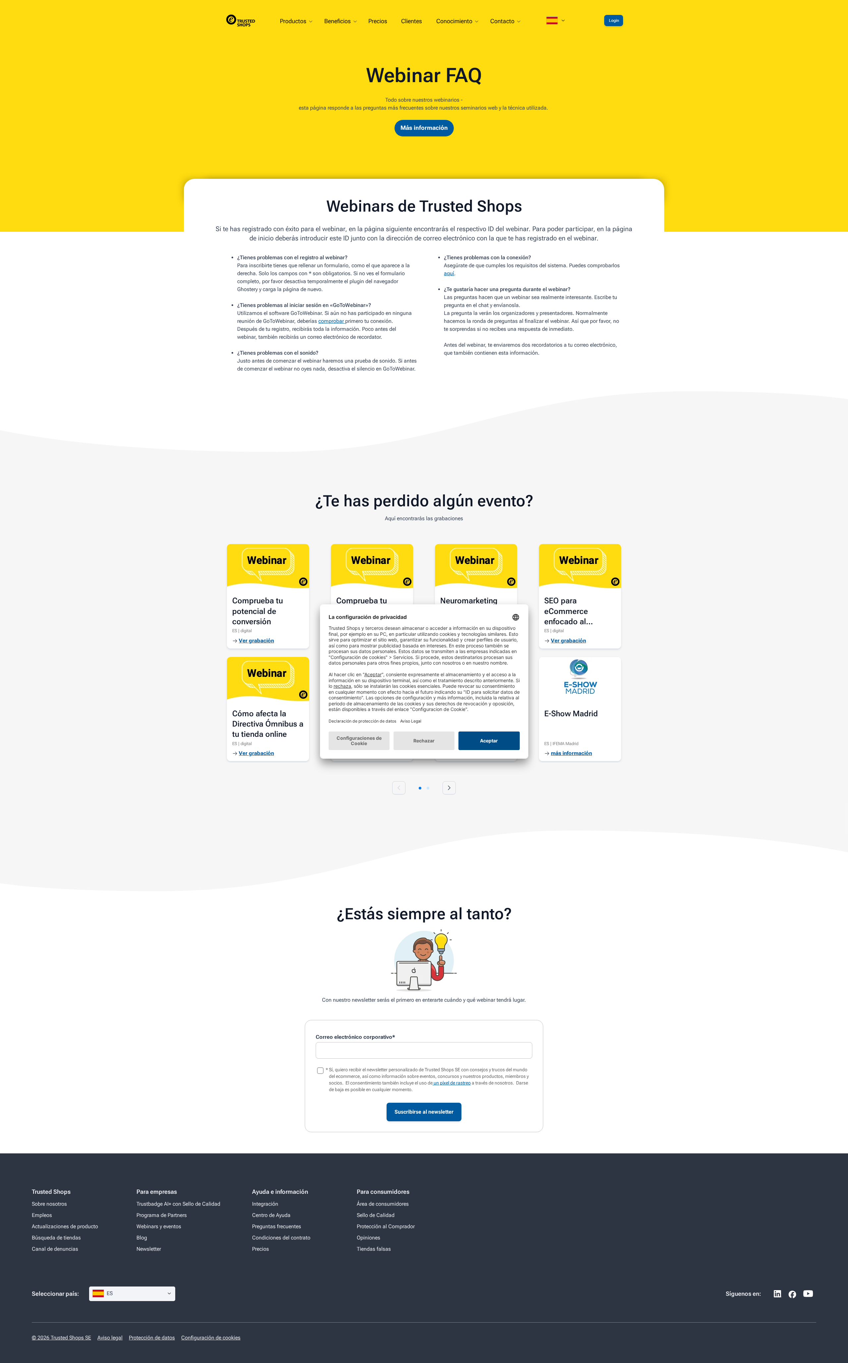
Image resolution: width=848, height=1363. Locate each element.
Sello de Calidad (376, 1215)
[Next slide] (449, 787)
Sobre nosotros (49, 1204)
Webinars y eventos (158, 1226)
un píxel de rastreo (452, 1082)
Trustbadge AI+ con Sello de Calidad (178, 1204)
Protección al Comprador (386, 1226)
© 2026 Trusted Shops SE (61, 1338)
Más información (424, 127)
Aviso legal (110, 1338)
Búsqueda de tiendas (56, 1238)
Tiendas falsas (374, 1249)
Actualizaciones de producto (65, 1226)
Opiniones (368, 1238)
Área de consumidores (383, 1204)
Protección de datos (152, 1338)
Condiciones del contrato (281, 1238)
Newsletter (148, 1249)
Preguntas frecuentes (276, 1226)
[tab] (420, 788)
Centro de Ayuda (271, 1215)
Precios (260, 1249)
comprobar (331, 321)
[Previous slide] (398, 787)
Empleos (42, 1215)
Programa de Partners (161, 1215)
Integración (265, 1204)
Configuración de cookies (210, 1338)
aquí (449, 273)
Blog (141, 1238)
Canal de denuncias (55, 1249)
